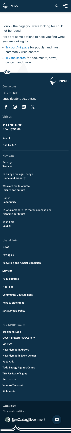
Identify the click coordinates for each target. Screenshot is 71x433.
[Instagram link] (14, 107)
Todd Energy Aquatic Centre (18, 367)
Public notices (10, 278)
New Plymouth (11, 129)
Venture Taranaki (12, 385)
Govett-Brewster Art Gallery (18, 337)
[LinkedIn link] (23, 107)
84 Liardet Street (12, 124)
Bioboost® (8, 391)
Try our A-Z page (17, 47)
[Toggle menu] (66, 6)
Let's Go (7, 343)
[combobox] (58, 5)
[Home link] (10, 5)
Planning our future (26, 211)
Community (9, 199)
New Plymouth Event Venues (19, 355)
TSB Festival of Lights (14, 373)
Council (8, 223)
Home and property (17, 176)
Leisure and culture (16, 187)
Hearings (7, 286)
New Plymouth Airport (15, 349)
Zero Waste (9, 379)
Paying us (8, 254)
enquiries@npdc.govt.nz (19, 98)
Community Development (17, 294)
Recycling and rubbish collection (21, 262)
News (5, 246)
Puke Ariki (8, 361)
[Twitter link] (32, 107)
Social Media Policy (13, 310)
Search (6, 138)
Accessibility (9, 405)
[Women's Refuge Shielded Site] (8, 420)
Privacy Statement (13, 302)
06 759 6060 (11, 93)
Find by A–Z (9, 145)
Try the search (15, 58)
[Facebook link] (5, 107)
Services (7, 164)
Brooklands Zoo (11, 331)
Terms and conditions (14, 411)
